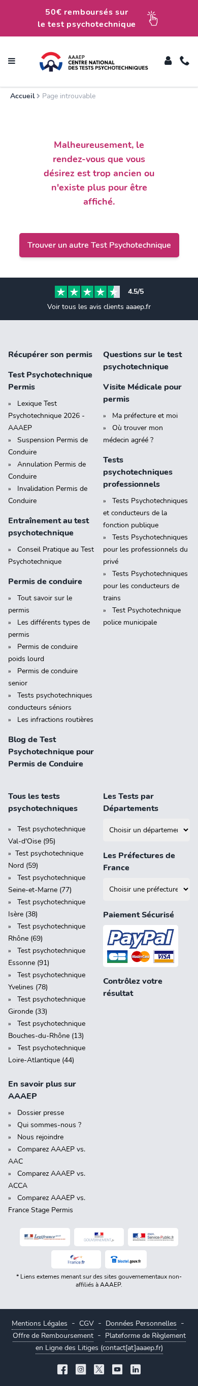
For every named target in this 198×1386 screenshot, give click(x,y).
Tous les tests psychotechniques (43, 802)
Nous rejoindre (40, 1137)
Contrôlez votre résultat (132, 987)
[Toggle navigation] (11, 62)
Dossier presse (40, 1113)
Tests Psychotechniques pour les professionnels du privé (145, 549)
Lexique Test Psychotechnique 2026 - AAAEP (46, 416)
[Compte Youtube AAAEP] (117, 1370)
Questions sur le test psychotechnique (142, 360)
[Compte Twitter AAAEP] (99, 1370)
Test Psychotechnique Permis (50, 381)
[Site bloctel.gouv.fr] (126, 1259)
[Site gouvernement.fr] (99, 1237)
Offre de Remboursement (53, 1335)
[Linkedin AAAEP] (135, 1370)
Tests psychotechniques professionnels (138, 472)
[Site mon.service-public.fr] (153, 1237)
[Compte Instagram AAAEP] (81, 1370)
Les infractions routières (55, 719)
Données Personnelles (141, 1323)
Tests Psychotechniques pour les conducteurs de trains (145, 586)
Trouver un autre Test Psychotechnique (99, 245)
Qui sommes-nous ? (49, 1125)
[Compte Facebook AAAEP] (62, 1370)
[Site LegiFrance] (45, 1237)
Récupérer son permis (50, 354)
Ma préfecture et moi (145, 415)
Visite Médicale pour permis (142, 393)
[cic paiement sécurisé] (146, 946)
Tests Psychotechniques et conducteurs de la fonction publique (145, 513)
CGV (86, 1323)
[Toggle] (168, 61)
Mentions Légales (40, 1323)
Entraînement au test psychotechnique (48, 526)
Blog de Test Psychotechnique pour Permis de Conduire (51, 751)
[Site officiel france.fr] (76, 1259)
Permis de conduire (45, 581)
